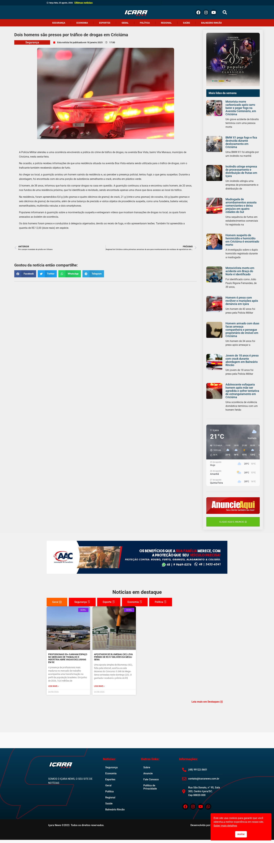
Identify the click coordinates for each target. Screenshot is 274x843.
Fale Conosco (151, 779)
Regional (166, 23)
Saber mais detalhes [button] (225, 825)
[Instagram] (206, 12)
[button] (224, 12)
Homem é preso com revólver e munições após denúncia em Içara (241, 301)
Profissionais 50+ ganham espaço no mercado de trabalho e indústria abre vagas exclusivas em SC (67, 658)
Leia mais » (53, 686)
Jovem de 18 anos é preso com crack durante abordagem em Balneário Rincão (242, 360)
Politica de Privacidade (150, 787)
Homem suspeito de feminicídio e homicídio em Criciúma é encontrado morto (242, 240)
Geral (125, 23)
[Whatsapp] (208, 806)
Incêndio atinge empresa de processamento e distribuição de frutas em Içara (241, 171)
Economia (82, 23)
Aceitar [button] (241, 834)
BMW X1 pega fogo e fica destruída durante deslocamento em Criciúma (241, 142)
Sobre (146, 767)
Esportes (104, 23)
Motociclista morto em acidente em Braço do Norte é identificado (239, 271)
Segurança (58, 23)
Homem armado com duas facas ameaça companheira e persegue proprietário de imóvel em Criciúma (242, 330)
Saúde (186, 23)
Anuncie (148, 773)
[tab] (57, 602)
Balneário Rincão (211, 23)
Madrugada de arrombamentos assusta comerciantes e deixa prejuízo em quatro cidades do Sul (241, 206)
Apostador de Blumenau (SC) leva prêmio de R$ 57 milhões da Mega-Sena (113, 657)
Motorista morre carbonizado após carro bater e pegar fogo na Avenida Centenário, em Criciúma (240, 108)
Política (145, 23)
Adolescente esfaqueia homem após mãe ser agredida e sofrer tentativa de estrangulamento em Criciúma (242, 391)
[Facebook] (198, 12)
